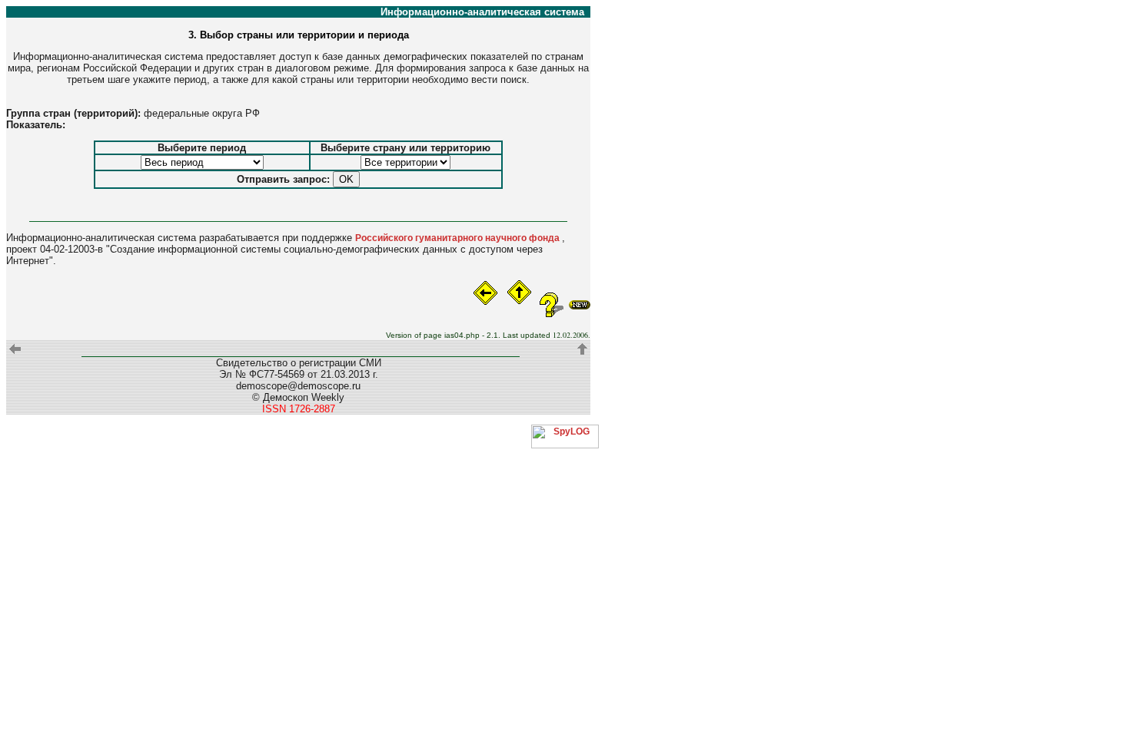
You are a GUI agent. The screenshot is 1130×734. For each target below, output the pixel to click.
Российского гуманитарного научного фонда (458, 238)
